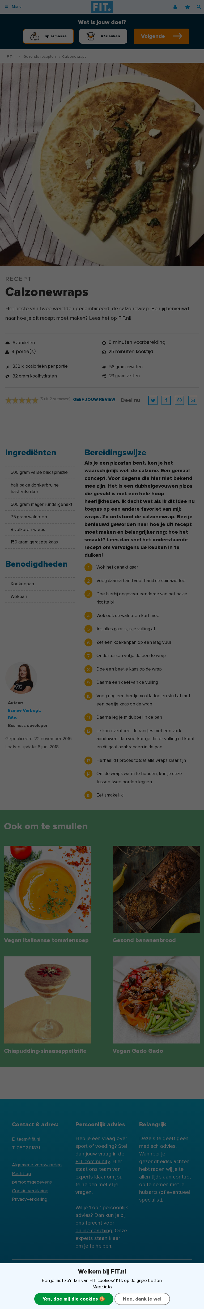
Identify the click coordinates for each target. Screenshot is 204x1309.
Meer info (102, 1287)
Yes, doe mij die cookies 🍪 (74, 1299)
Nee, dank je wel (142, 1299)
